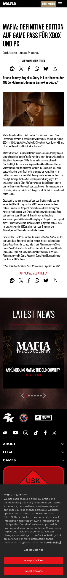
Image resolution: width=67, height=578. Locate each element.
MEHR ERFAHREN (33, 375)
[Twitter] (54, 433)
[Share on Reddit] (12, 68)
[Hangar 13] (23, 417)
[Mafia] (10, 3)
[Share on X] (21, 68)
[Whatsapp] (37, 68)
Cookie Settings (33, 549)
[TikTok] (36, 433)
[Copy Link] (55, 68)
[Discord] (5, 433)
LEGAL (9, 452)
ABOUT (9, 444)
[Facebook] (45, 433)
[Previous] (22, 396)
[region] (33, 531)
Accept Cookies (33, 560)
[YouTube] (15, 433)
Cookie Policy (52, 542)
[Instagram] (25, 433)
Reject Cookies (34, 570)
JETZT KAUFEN (48, 3)
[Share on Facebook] (29, 68)
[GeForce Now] (43, 417)
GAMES (9, 460)
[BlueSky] (46, 68)
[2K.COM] (8, 417)
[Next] (44, 396)
